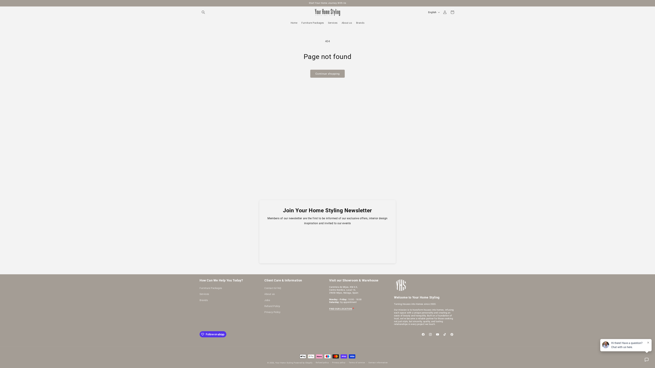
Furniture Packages (211, 288)
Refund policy (322, 363)
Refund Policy (272, 306)
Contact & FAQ (272, 288)
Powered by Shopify (303, 363)
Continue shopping (327, 73)
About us (269, 294)
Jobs (267, 300)
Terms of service (357, 363)
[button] (203, 12)
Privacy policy (338, 363)
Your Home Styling (284, 363)
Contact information (378, 363)
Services (204, 294)
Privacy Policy (272, 312)
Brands (204, 300)
